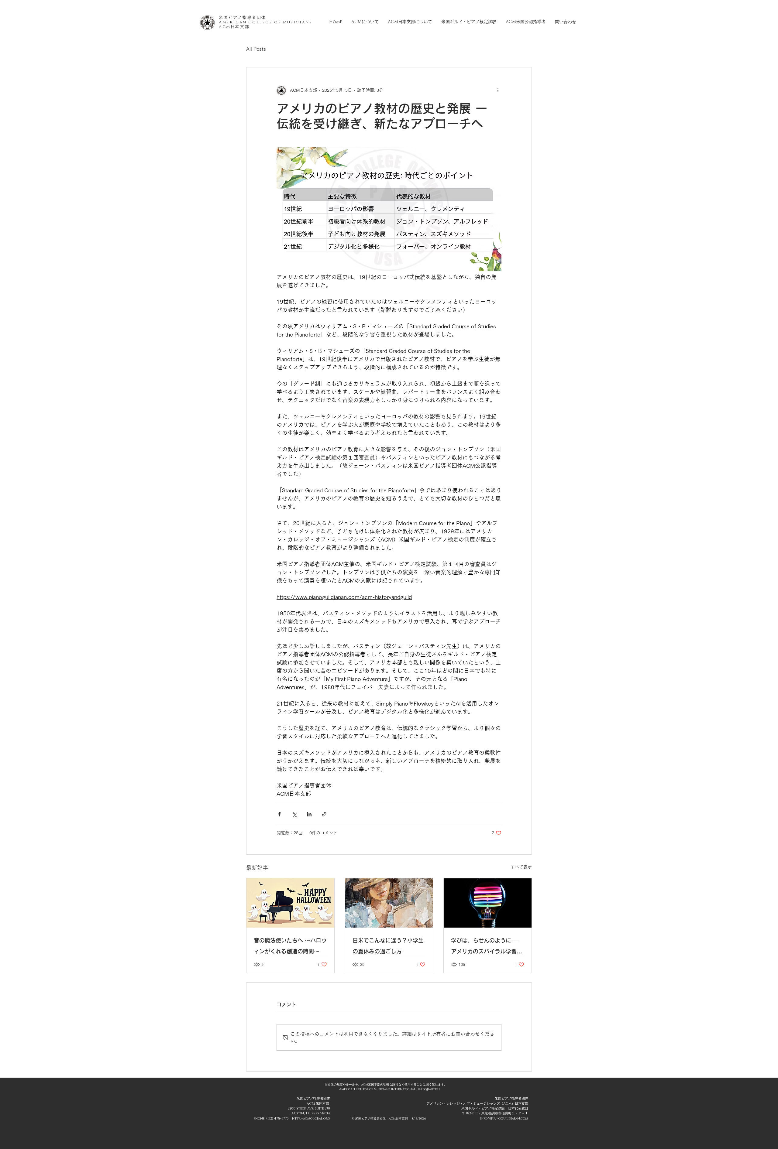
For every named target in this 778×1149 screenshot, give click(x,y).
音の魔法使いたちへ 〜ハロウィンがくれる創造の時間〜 (290, 946)
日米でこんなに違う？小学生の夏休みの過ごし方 (388, 946)
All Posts (256, 48)
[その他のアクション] (497, 90)
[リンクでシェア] (324, 814)
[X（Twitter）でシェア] (294, 814)
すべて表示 (521, 867)
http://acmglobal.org (311, 1118)
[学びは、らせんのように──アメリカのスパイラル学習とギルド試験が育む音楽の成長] (488, 903)
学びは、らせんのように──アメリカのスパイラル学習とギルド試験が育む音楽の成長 (486, 947)
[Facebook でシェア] (279, 814)
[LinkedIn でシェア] (309, 814)
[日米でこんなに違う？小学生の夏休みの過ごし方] (389, 903)
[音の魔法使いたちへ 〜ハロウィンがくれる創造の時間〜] (290, 903)
